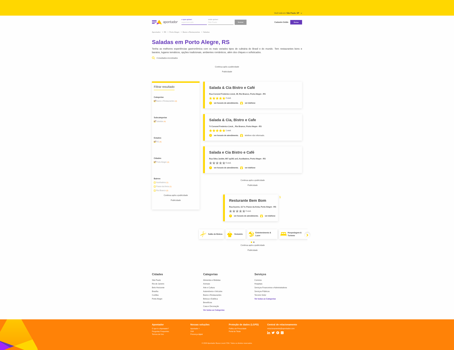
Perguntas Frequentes (160, 331)
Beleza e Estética (210, 299)
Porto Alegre (157, 299)
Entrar (296, 22)
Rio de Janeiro (158, 284)
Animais (206, 284)
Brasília (155, 291)
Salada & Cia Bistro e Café (232, 88)
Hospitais (258, 284)
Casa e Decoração (211, 306)
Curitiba (155, 295)
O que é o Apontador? (160, 329)
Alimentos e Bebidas (211, 280)
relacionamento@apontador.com (281, 329)
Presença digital (196, 334)
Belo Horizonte (158, 288)
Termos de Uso (158, 334)
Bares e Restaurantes (212, 295)
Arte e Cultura (209, 288)
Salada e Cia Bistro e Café (231, 152)
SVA (192, 331)
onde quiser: (213, 19)
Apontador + (195, 329)
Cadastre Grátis (281, 22)
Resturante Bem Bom (247, 200)
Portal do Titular (235, 331)
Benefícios (207, 302)
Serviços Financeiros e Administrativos (270, 288)
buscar (240, 22)
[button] (251, 242)
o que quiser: (186, 19)
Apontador (156, 32)
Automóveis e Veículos (212, 291)
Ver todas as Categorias (214, 310)
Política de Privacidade (237, 329)
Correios (258, 280)
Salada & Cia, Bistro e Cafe (232, 120)
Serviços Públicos (262, 291)
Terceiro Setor (260, 295)
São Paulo (156, 280)
